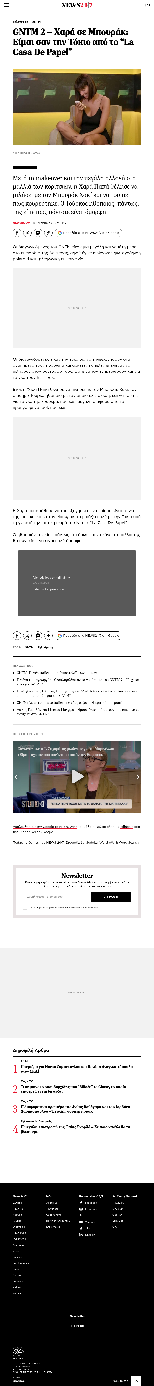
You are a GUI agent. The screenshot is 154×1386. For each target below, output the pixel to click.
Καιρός (17, 1269)
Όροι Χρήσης (53, 1215)
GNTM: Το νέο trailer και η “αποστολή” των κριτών (57, 672)
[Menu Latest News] (147, 5)
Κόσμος (17, 1215)
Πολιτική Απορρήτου (58, 1221)
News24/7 (118, 1203)
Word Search (129, 842)
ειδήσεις (126, 826)
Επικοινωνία (53, 1227)
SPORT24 (117, 1209)
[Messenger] (38, 233)
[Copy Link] (48, 233)
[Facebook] (17, 233)
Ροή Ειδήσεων (21, 1263)
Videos (17, 1287)
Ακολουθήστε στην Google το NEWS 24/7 (45, 826)
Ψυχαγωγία (19, 1239)
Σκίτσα (17, 1275)
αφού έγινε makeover (91, 253)
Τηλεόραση (21, 21)
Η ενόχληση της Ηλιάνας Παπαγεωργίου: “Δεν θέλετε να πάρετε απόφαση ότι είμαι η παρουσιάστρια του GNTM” (77, 693)
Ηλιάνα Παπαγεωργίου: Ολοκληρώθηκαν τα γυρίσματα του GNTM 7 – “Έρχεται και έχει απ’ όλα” (78, 682)
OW (114, 1227)
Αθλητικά (18, 1245)
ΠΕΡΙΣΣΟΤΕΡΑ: (23, 665)
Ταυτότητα (52, 1209)
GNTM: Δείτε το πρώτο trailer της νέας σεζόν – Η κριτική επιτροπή (69, 702)
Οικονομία (19, 1227)
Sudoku (92, 842)
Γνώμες (17, 1221)
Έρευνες (18, 1257)
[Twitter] (27, 233)
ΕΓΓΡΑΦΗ (77, 1326)
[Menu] (6, 5)
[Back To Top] (136, 1381)
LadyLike (117, 1221)
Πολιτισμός (19, 1233)
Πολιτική (18, 1209)
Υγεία (16, 1251)
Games (33, 842)
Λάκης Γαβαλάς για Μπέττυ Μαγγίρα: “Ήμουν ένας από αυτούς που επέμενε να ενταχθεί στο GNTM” (78, 711)
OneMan (117, 1215)
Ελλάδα (17, 1203)
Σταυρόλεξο (75, 842)
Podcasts (18, 1281)
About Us (51, 1203)
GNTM (36, 21)
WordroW (106, 842)
